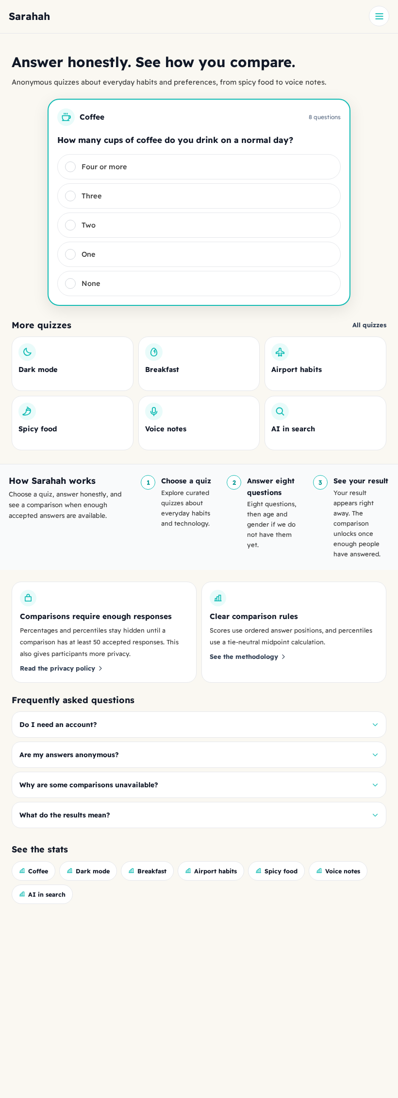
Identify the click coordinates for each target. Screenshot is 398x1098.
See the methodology (244, 656)
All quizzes (369, 325)
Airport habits (215, 871)
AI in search (47, 894)
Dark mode (93, 871)
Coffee (38, 871)
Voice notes (342, 871)
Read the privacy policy (57, 668)
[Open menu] (379, 16)
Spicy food (281, 871)
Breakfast (151, 871)
